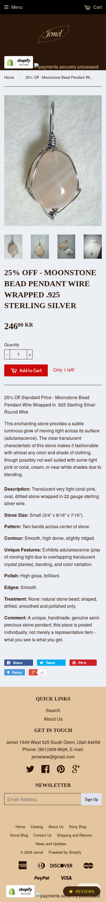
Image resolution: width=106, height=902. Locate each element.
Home (9, 77)
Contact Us (42, 835)
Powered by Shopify (65, 852)
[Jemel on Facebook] (45, 770)
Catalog (37, 826)
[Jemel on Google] (76, 770)
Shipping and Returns (74, 835)
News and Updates (51, 843)
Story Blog (77, 826)
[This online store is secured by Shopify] (18, 66)
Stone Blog (19, 835)
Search (53, 710)
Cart (97, 7)
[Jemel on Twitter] (30, 770)
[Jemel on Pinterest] (61, 770)
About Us (53, 719)
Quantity (11, 344)
